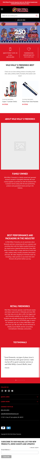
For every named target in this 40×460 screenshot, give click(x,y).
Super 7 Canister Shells (9, 101)
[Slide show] (20, 33)
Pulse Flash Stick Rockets (30, 101)
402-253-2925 (5, 410)
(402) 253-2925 (10, 57)
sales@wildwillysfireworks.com (10, 414)
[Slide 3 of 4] (20, 33)
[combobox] (17, 15)
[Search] (36, 15)
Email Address (6, 450)
